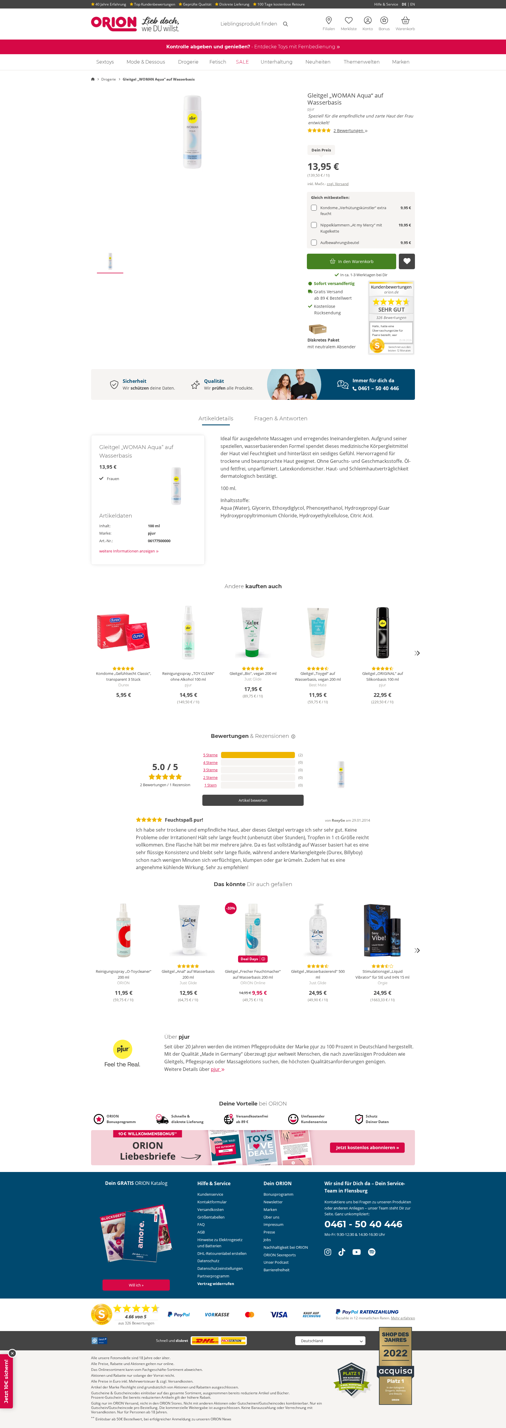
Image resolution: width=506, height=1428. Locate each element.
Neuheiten (318, 62)
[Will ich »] (136, 1234)
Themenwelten (362, 62)
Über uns (271, 1217)
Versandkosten (210, 1209)
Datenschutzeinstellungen (220, 1268)
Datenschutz (208, 1260)
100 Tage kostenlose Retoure (281, 4)
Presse (269, 1232)
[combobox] (241, 24)
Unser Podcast (276, 1262)
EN (412, 4)
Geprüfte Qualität (196, 4)
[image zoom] (192, 132)
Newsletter (273, 1201)
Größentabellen (211, 1217)
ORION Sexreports (280, 1255)
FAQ (201, 1224)
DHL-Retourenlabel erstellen (222, 1253)
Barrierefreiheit (277, 1269)
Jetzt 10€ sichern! (6, 1381)
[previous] (89, 653)
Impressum (273, 1224)
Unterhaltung (277, 62)
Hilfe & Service (386, 4)
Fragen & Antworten (280, 418)
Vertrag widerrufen (215, 1283)
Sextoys (105, 62)
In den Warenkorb (356, 261)
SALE (242, 62)
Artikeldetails (216, 418)
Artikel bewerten (253, 800)
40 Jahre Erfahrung (110, 4)
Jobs (267, 1239)
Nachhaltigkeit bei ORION (286, 1247)
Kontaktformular (212, 1201)
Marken (401, 62)
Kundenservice (210, 1194)
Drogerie (188, 62)
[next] (417, 653)
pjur (310, 109)
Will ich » (136, 1285)
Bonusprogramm (278, 1194)
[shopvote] (125, 1314)
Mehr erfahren (403, 1318)
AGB (201, 1232)
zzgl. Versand (337, 183)
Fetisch (217, 62)
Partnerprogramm (213, 1276)
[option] (192, 132)
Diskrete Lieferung (233, 4)
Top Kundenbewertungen (154, 4)
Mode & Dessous (145, 62)
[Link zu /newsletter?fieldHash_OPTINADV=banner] (253, 1147)
